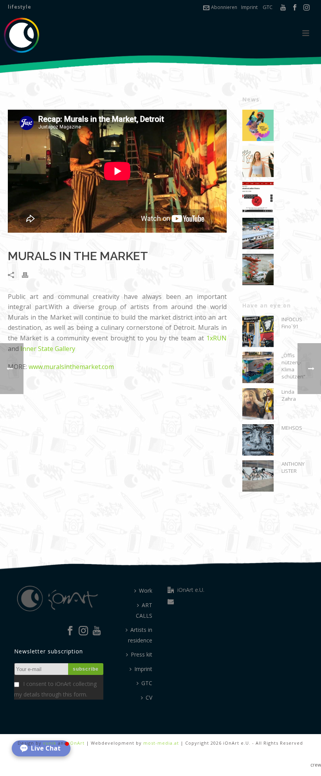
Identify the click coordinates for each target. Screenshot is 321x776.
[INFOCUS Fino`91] (258, 331)
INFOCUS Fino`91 (291, 323)
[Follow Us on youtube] (96, 631)
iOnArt (77, 743)
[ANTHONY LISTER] (258, 476)
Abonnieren (224, 7)
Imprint (249, 7)
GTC (267, 7)
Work (145, 590)
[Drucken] (29, 274)
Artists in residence (140, 635)
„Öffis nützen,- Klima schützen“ (293, 366)
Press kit (141, 654)
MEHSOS (291, 427)
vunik (49, 743)
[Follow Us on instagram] (83, 631)
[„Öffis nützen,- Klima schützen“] (258, 367)
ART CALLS (144, 610)
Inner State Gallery (47, 348)
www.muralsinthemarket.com (71, 366)
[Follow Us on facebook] (70, 631)
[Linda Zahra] (258, 404)
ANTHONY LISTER (293, 467)
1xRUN (216, 338)
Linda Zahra (288, 395)
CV (149, 697)
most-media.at (161, 743)
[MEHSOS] (258, 440)
